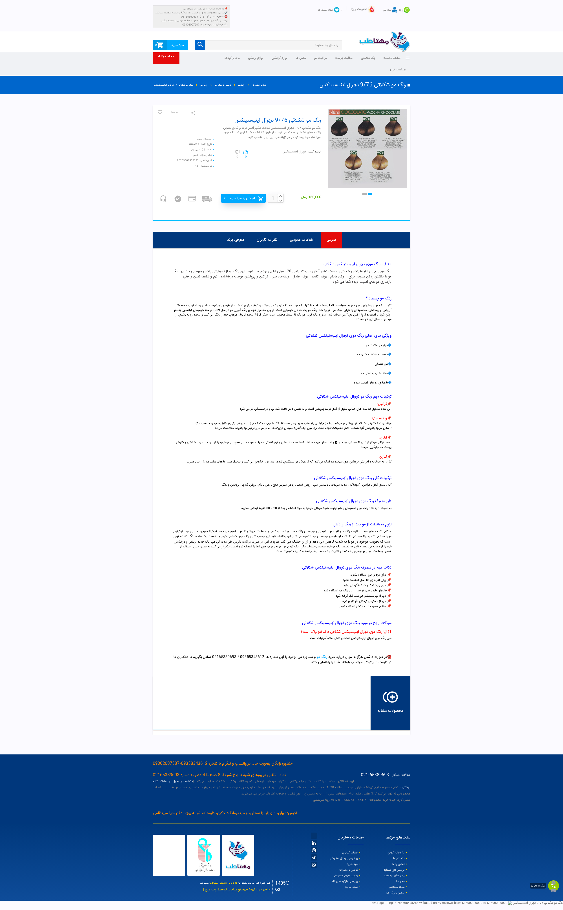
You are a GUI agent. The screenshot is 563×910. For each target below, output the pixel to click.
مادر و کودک (232, 58)
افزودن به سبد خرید (242, 198)
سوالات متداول (401, 775)
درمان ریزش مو (395, 893)
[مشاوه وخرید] (553, 885)
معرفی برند (235, 240)
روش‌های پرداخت (394, 875)
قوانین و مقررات (348, 870)
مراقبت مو (320, 58)
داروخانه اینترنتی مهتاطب (223, 883)
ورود (401, 10)
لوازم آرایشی (279, 58)
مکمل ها (301, 58)
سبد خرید (352, 864)
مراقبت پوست (344, 58)
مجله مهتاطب (165, 56)
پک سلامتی (368, 58)
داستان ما (399, 858)
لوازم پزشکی (255, 58)
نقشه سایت (351, 887)
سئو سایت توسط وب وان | (223, 889)
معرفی (331, 240)
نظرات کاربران (267, 240)
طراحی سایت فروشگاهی (257, 889)
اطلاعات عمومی (302, 240)
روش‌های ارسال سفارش (344, 858)
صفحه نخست (392, 58)
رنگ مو (322, 657)
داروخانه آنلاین (396, 853)
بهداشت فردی (397, 69)
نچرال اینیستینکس (294, 152)
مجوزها (400, 881)
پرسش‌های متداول (394, 870)
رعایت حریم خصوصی (345, 875)
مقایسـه (175, 112)
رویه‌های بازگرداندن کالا (345, 881)
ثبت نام (387, 10)
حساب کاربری (350, 853)
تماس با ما (398, 864)
